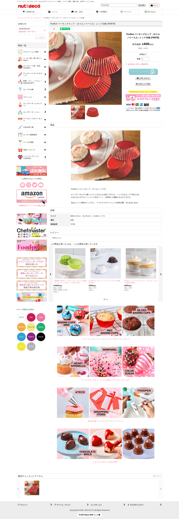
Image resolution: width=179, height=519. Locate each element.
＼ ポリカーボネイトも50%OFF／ (106, 462)
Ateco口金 (92, 421)
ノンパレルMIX (105, 380)
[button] (77, 12)
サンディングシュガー (121, 380)
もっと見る (39, 38)
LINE (34, 179)
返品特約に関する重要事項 (138, 64)
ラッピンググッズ (106, 421)
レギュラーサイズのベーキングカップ (115, 339)
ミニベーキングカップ (89, 339)
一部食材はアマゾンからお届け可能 (31, 205)
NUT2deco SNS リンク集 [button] (90, 515)
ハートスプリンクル (88, 380)
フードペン (119, 421)
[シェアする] (54, 28)
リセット (158, 476)
